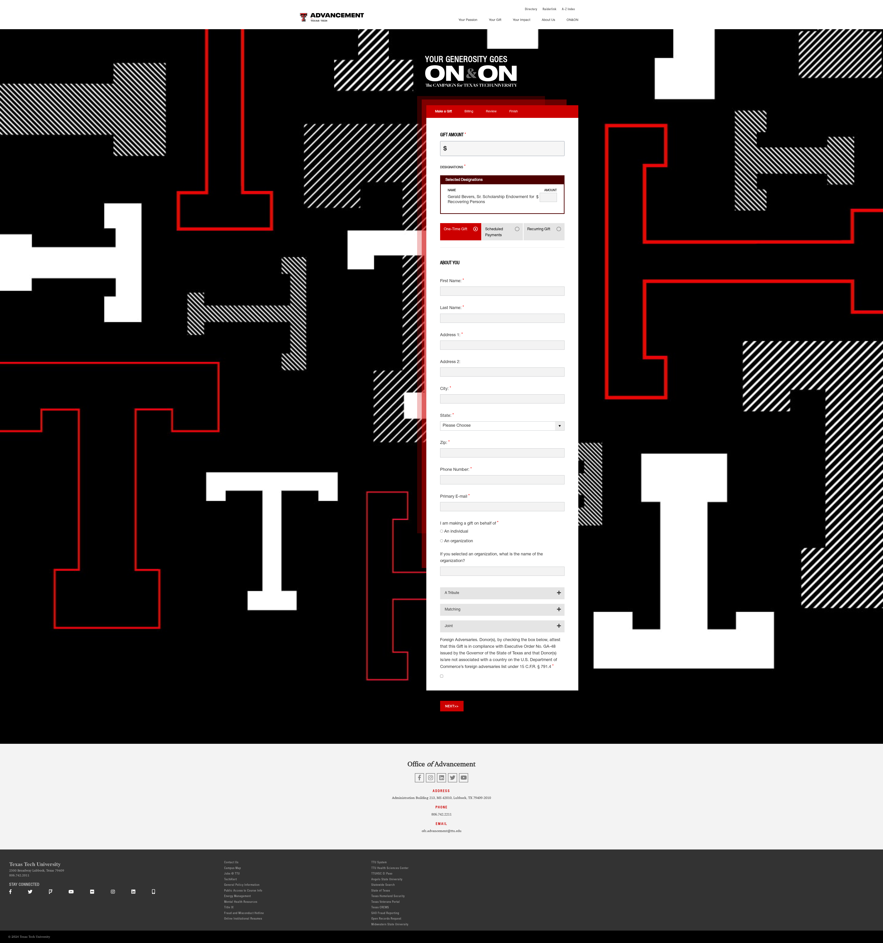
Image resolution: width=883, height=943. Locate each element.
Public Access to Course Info (243, 890)
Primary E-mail (454, 497)
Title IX (229, 907)
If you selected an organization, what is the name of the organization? (491, 557)
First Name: (451, 281)
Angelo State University (386, 879)
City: (445, 389)
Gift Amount (452, 135)
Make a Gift (443, 111)
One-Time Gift (455, 229)
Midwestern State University (389, 924)
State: (446, 416)
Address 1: (451, 335)
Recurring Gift (538, 229)
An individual (456, 532)
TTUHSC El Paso (382, 873)
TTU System (379, 862)
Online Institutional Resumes (243, 918)
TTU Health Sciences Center (390, 868)
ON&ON (572, 20)
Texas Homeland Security (388, 896)
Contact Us (231, 862)
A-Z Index (568, 9)
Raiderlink (549, 9)
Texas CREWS (380, 907)
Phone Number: (455, 470)
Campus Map (232, 868)
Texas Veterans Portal (385, 902)
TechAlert (230, 879)
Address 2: (450, 362)
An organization (458, 541)
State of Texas (380, 890)
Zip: (444, 443)
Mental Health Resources (240, 902)
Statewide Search (383, 885)
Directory (531, 9)
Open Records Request (386, 918)
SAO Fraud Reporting (385, 913)
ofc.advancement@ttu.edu (442, 831)
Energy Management (237, 896)
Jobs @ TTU (232, 873)
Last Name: (451, 308)
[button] (502, 593)
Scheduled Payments (494, 232)
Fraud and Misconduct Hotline (244, 913)
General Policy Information (242, 885)
